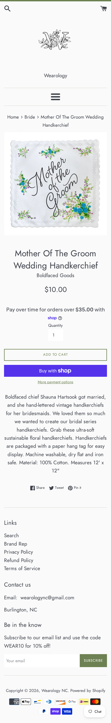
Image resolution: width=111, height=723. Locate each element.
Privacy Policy (18, 552)
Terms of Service (22, 568)
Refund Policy (18, 560)
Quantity (55, 325)
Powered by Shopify (87, 691)
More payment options (55, 382)
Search (11, 535)
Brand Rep (15, 543)
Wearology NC (54, 691)
